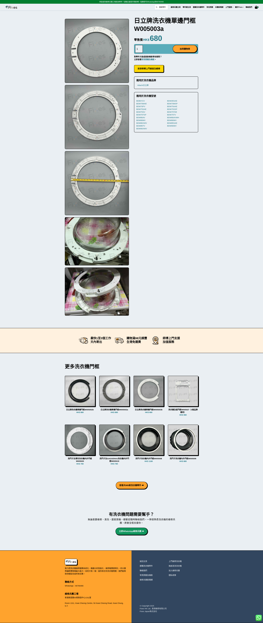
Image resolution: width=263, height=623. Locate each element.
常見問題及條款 (147, 59)
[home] (11, 7)
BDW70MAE (141, 104)
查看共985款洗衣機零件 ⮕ (131, 485)
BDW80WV (171, 120)
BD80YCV (140, 101)
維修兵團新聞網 (146, 580)
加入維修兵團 (174, 571)
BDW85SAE (172, 123)
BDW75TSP (141, 115)
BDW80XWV (141, 123)
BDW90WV (171, 126)
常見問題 (209, 7)
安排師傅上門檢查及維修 (149, 69)
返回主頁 (143, 561)
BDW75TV (171, 115)
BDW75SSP (172, 109)
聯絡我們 (249, 7)
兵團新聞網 (219, 7)
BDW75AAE (172, 106)
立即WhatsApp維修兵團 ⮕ (131, 531)
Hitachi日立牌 (143, 85)
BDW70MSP (172, 104)
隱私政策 (172, 575)
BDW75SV (140, 112)
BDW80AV (140, 118)
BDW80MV (140, 120)
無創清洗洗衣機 (175, 566)
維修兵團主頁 (176, 7)
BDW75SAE (141, 109)
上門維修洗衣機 (175, 561)
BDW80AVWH (173, 118)
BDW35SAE (172, 101)
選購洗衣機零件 (198, 7)
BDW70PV (140, 106)
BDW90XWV (141, 129)
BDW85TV (140, 126)
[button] (228, 7)
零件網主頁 (187, 7)
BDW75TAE (172, 112)
